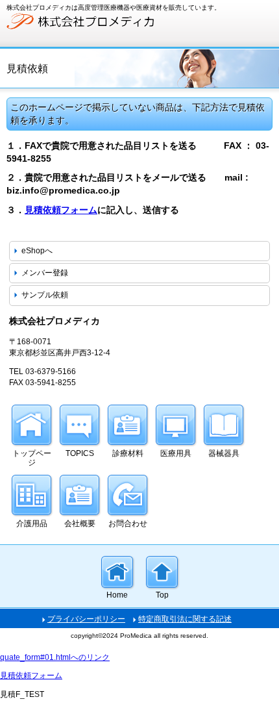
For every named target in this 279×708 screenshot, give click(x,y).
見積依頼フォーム (61, 210)
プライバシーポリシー (86, 619)
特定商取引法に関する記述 (185, 619)
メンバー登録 (44, 272)
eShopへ (37, 250)
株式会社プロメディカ (103, 21)
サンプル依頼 (44, 294)
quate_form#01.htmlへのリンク (55, 657)
